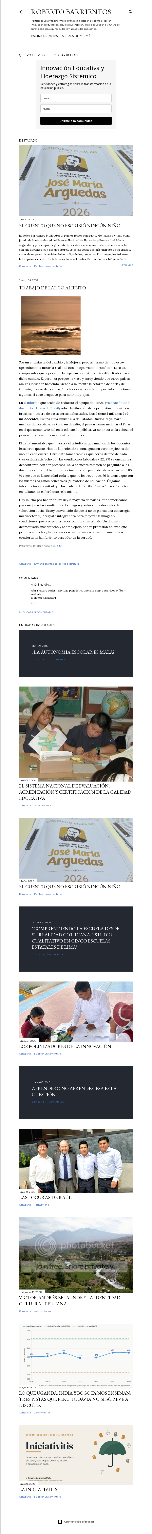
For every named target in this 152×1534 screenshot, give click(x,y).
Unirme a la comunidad (76, 121)
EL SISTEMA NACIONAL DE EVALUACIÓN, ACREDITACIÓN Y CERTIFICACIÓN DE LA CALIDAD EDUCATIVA (75, 792)
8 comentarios (55, 954)
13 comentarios (42, 805)
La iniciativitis (38, 1489)
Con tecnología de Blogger (79, 1521)
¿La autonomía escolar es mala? (73, 652)
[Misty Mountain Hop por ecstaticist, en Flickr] (51, 354)
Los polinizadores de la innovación (65, 1046)
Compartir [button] (25, 265)
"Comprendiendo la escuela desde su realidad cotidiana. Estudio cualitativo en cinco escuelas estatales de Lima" (75, 937)
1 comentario (41, 1204)
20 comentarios (56, 659)
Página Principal (45, 36)
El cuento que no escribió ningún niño (69, 226)
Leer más (127, 265)
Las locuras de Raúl (45, 1197)
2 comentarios (42, 1412)
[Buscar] (130, 11)
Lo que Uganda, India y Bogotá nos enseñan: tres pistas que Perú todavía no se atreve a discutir (75, 1399)
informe (33, 403)
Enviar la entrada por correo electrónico (56, 563)
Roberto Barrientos (71, 11)
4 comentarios (55, 1101)
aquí (59, 546)
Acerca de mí (73, 36)
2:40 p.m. (36, 603)
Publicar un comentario (48, 265)
